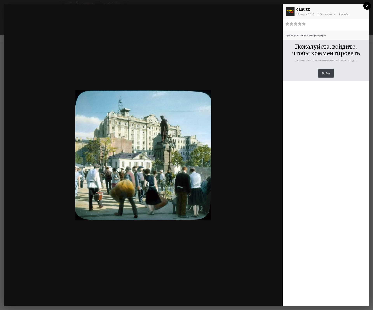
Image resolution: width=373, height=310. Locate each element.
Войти (326, 73)
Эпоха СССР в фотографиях (41, 14)
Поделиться (267, 299)
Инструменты (238, 299)
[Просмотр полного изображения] (276, 11)
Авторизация (232, 10)
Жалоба (343, 14)
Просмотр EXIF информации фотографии (306, 35)
